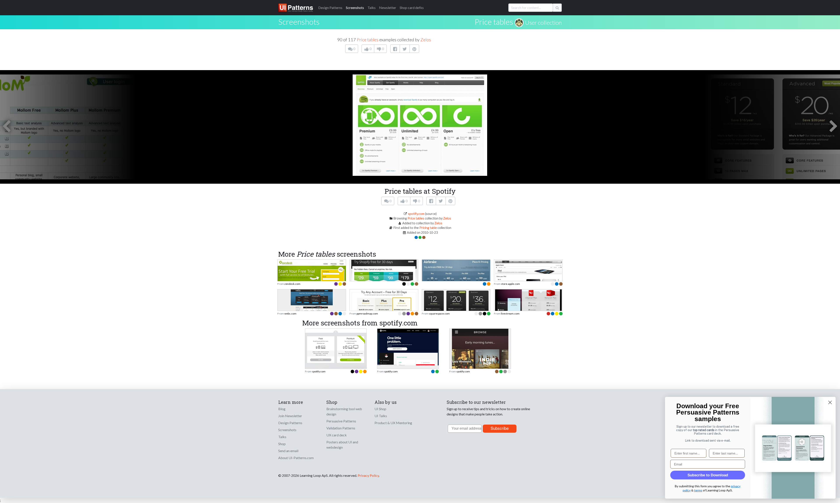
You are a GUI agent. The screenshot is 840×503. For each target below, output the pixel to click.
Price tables (494, 21)
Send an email (288, 451)
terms (698, 490)
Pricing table (428, 228)
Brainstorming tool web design (344, 411)
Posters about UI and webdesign (342, 444)
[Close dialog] (830, 402)
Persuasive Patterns (341, 421)
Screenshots (355, 7)
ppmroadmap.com (367, 313)
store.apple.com (510, 283)
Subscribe (500, 428)
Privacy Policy (368, 475)
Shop (282, 444)
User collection (543, 22)
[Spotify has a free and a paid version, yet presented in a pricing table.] (335, 348)
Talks (372, 7)
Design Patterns (290, 423)
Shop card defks (412, 7)
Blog (281, 409)
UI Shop (380, 409)
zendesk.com (292, 283)
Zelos (425, 39)
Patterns (330, 7)
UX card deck (336, 435)
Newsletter (387, 7)
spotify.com (416, 214)
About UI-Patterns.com (296, 458)
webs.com (290, 313)
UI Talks (380, 416)
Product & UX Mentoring (393, 423)
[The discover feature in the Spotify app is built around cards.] (480, 361)
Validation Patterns (340, 428)
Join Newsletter (290, 416)
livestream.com (510, 313)
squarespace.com (439, 313)
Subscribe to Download (708, 475)
